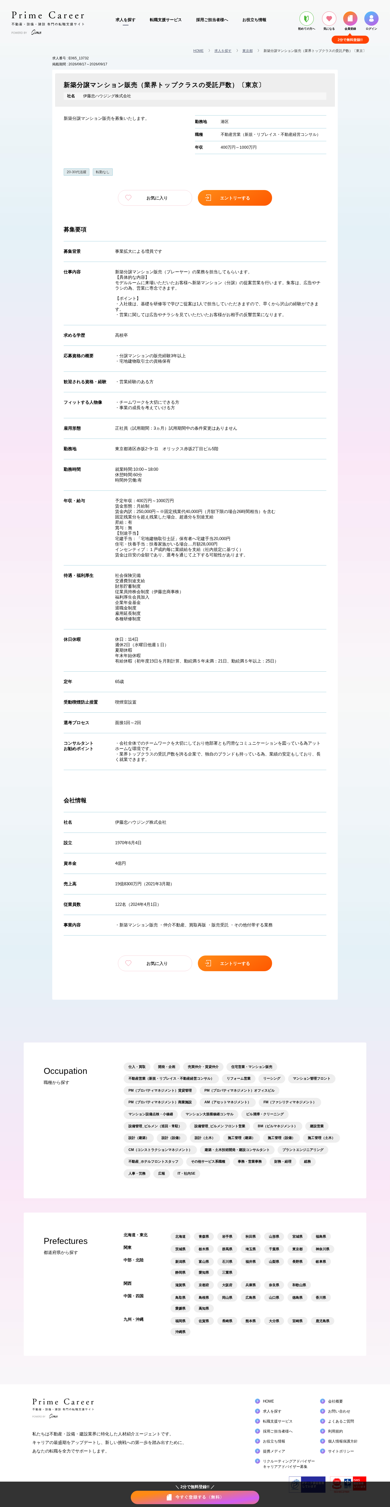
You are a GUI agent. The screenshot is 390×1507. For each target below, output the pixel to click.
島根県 (204, 1298)
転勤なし (103, 172)
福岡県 (180, 1321)
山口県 (274, 1298)
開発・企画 (166, 1067)
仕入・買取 (137, 1067)
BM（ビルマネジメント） (277, 1126)
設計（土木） (205, 1138)
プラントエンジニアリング (302, 1150)
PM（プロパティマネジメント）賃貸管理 (160, 1090)
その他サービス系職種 (208, 1161)
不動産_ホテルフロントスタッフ (153, 1161)
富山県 (204, 1262)
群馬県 (227, 1249)
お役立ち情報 (254, 19)
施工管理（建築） (241, 1138)
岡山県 (227, 1298)
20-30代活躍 (76, 172)
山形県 (274, 1237)
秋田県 (251, 1237)
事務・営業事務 (250, 1161)
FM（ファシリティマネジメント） (290, 1102)
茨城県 (180, 1249)
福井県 (251, 1262)
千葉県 (274, 1249)
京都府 (204, 1285)
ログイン (371, 28)
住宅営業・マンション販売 (251, 1067)
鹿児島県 (322, 1321)
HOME (198, 51)
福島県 (321, 1237)
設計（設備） (172, 1138)
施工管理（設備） (281, 1138)
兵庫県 (251, 1285)
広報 (161, 1173)
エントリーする (235, 197)
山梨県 (274, 1262)
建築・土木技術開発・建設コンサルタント (237, 1150)
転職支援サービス (166, 19)
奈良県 (274, 1285)
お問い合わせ (339, 1411)
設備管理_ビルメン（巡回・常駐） (155, 1126)
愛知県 (204, 1272)
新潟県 (180, 1262)
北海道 (180, 1237)
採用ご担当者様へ (212, 19)
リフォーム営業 (239, 1078)
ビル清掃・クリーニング (265, 1114)
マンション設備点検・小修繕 (150, 1114)
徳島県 (297, 1298)
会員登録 (350, 28)
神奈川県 (322, 1249)
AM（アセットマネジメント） (227, 1102)
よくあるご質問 (341, 1421)
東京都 (247, 51)
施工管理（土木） (321, 1138)
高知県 (204, 1308)
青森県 (204, 1237)
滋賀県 (180, 1285)
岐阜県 (321, 1262)
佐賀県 (204, 1321)
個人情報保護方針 (343, 1441)
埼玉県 (251, 1249)
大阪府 (227, 1285)
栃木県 (204, 1249)
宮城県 (297, 1237)
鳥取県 (180, 1298)
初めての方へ (306, 28)
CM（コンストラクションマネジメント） (160, 1150)
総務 (307, 1161)
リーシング (271, 1078)
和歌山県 (299, 1285)
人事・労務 (137, 1173)
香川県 (321, 1298)
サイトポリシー (341, 1451)
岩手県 (227, 1237)
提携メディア (274, 1451)
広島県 (251, 1298)
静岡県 (180, 1272)
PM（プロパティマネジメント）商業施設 (160, 1102)
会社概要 (335, 1401)
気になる (329, 28)
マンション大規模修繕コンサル (210, 1114)
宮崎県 (297, 1321)
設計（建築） (138, 1138)
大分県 (274, 1321)
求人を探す (126, 19)
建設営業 (317, 1126)
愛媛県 (180, 1308)
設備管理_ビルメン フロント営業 (219, 1126)
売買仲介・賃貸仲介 (203, 1067)
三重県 (227, 1272)
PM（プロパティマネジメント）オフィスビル (239, 1090)
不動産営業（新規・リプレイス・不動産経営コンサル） (271, 134)
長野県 (297, 1262)
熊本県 (251, 1321)
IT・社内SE (186, 1173)
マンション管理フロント (312, 1078)
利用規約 (335, 1431)
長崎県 (227, 1321)
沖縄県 (180, 1332)
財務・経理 (283, 1161)
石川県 (227, 1262)
